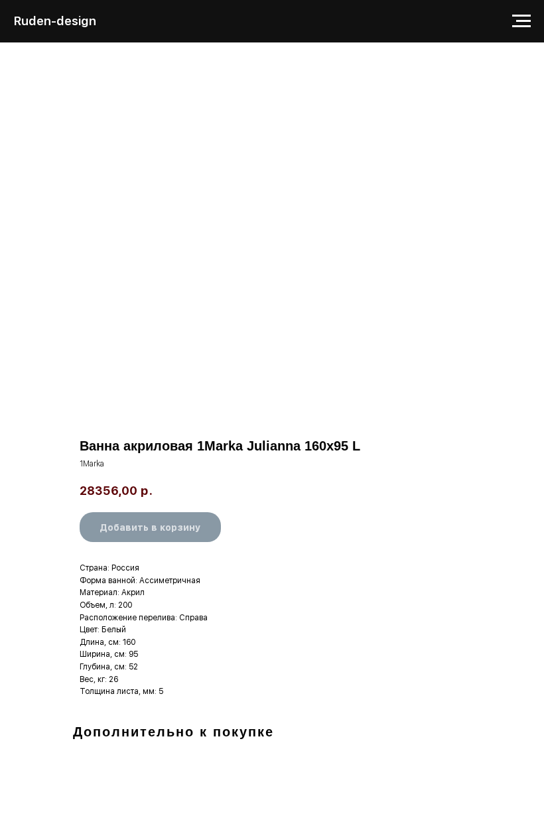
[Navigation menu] (521, 21)
